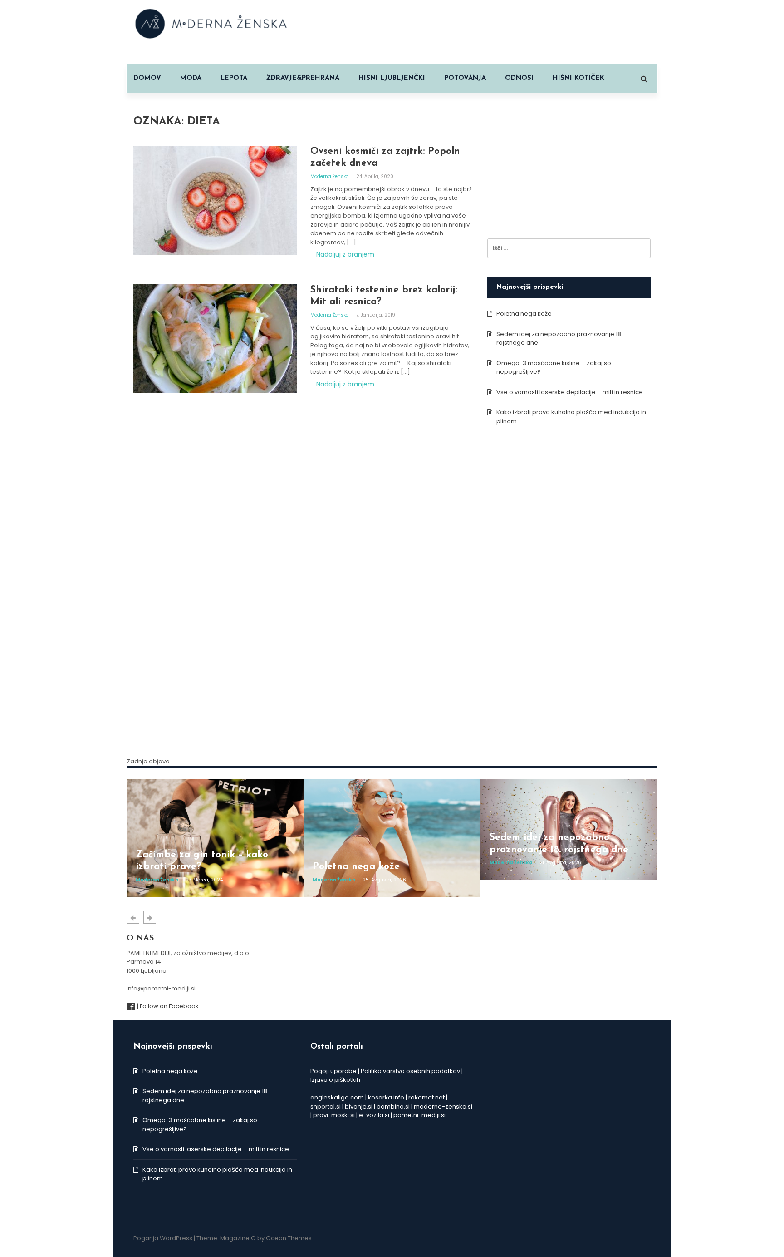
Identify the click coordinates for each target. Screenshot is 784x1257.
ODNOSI (519, 78)
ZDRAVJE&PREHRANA (302, 78)
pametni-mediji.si (419, 1115)
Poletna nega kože (524, 313)
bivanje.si (358, 1106)
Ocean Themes (289, 1238)
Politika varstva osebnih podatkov (410, 1071)
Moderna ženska (330, 176)
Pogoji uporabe (333, 1071)
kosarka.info (386, 1097)
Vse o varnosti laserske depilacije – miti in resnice (569, 392)
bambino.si (393, 1106)
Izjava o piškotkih (335, 1079)
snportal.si (325, 1106)
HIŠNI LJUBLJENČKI (391, 78)
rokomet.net (426, 1097)
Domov (147, 78)
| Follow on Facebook (167, 1006)
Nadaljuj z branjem (345, 254)
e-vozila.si (374, 1115)
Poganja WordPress (162, 1238)
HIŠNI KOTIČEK (578, 78)
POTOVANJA (465, 78)
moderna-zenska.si (443, 1106)
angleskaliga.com (337, 1097)
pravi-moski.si (334, 1115)
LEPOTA (233, 78)
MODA (190, 78)
